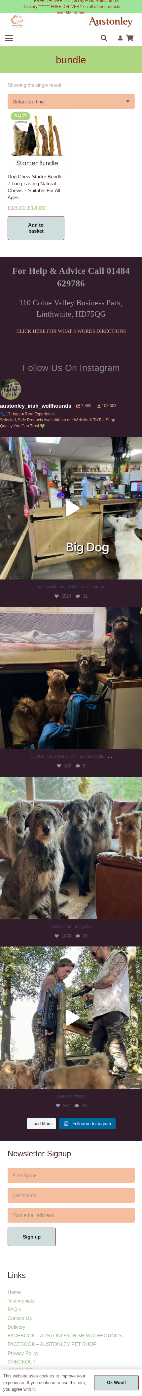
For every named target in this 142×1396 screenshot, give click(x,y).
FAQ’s (14, 1309)
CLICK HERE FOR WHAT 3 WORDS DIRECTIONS (71, 331)
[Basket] (130, 38)
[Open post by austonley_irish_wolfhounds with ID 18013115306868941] (71, 1017)
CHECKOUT (22, 1362)
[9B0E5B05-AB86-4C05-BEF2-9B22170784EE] (17, 21)
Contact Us (20, 1318)
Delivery (16, 1327)
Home (14, 1292)
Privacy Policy (23, 1353)
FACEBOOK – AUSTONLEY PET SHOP (52, 1344)
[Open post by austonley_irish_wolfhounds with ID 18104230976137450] (71, 678)
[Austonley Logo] (111, 21)
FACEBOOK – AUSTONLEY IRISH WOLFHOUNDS (65, 1335)
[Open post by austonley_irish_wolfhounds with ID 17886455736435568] (71, 848)
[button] (9, 38)
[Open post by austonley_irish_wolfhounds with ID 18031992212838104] (71, 508)
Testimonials (21, 1301)
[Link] (120, 38)
